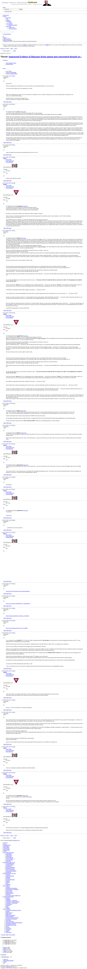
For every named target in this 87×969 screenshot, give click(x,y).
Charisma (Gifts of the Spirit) (12, 917)
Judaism (7, 907)
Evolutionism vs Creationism (12, 889)
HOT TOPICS (6, 885)
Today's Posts (12, 27)
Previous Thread (4, 934)
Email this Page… (10, 64)
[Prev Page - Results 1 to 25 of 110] (9, 48)
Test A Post (8, 861)
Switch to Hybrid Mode (11, 72)
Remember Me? (8, 11)
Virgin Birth (8, 932)
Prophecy (8, 927)
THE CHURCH (6, 38)
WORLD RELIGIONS (8, 896)
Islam (7, 906)
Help (4, 7)
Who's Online (6, 847)
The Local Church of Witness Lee (13, 895)
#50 (14, 806)
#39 (14, 532)
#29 (14, 157)
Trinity (7, 931)
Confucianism (9, 904)
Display (4, 68)
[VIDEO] (5, 951)
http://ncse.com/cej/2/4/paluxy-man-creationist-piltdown (18, 591)
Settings (5, 844)
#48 (14, 746)
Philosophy (8, 894)
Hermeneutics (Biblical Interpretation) (14, 922)
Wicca (7, 883)
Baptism (8, 911)
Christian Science (9, 864)
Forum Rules (9, 853)
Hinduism (8, 905)
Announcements (9, 857)
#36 (14, 477)
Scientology (8, 872)
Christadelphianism (10, 863)
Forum (4, 16)
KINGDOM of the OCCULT (9, 873)
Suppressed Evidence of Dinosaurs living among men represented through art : (45, 56)
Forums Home (6, 850)
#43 (14, 620)
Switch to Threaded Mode (11, 73)
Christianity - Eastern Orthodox (12, 901)
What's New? (6, 15)
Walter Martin (9, 855)
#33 (14, 403)
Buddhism (8, 899)
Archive (5, 961)
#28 (14, 145)
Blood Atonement (10, 916)
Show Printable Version (11, 63)
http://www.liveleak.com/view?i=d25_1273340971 (17, 628)
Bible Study (8, 914)
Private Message (9, 162)
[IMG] (4, 949)
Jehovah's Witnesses (10, 867)
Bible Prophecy (9, 912)
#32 (14, 312)
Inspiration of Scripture (11, 923)
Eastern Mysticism (10, 875)
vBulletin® (8, 966)
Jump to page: (6, 50)
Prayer (7, 926)
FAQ (7, 18)
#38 (14, 520)
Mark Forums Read (13, 25)
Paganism (8, 878)
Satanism (8, 880)
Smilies (4, 948)
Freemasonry (9, 866)
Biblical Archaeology (7, 40)
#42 (14, 608)
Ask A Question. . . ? (10, 858)
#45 (14, 671)
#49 (14, 772)
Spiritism (8, 882)
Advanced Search (7, 34)
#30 (14, 183)
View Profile (8, 159)
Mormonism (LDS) (10, 868)
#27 (14, 104)
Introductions (9, 856)
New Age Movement (10, 869)
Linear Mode (9, 71)
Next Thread (12, 934)
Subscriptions (6, 846)
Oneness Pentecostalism (11, 871)
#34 (14, 425)
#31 (14, 230)
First (8, 48)
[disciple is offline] (16, 195)
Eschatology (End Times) (11, 918)
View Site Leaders (13, 28)
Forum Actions (9, 23)
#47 (14, 712)
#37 (14, 489)
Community (8, 21)
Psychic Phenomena (10, 879)
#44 (14, 632)
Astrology (8, 874)
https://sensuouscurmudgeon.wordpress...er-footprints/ (17, 615)
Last (15, 48)
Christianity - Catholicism (11, 900)
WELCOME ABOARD (8, 852)
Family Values (9, 890)
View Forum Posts (10, 160)
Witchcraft (8, 884)
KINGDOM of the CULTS (9, 862)
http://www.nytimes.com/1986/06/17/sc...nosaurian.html (18, 603)
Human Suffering (9, 893)
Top (19, 840)
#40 (14, 583)
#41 (14, 596)
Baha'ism (8, 898)
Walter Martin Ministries (8, 960)
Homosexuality (9, 891)
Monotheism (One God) (11, 925)
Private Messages (7, 845)
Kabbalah (8, 877)
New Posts (8, 17)
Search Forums (6, 848)
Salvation (8, 930)
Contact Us (5, 959)
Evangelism (8, 920)
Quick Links (8, 26)
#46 (14, 700)
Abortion (8, 887)
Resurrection (8, 928)
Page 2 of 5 (3, 48)
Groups (10, 22)
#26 (14, 76)
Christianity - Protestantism (12, 903)
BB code (5, 947)
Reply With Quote (7, 101)
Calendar (8, 20)
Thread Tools (5, 60)
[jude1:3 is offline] (14, 167)
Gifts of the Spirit (9, 921)
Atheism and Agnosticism (11, 888)
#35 (14, 443)
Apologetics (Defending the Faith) (13, 910)
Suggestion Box (9, 859)
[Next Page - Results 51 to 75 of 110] (13, 48)
